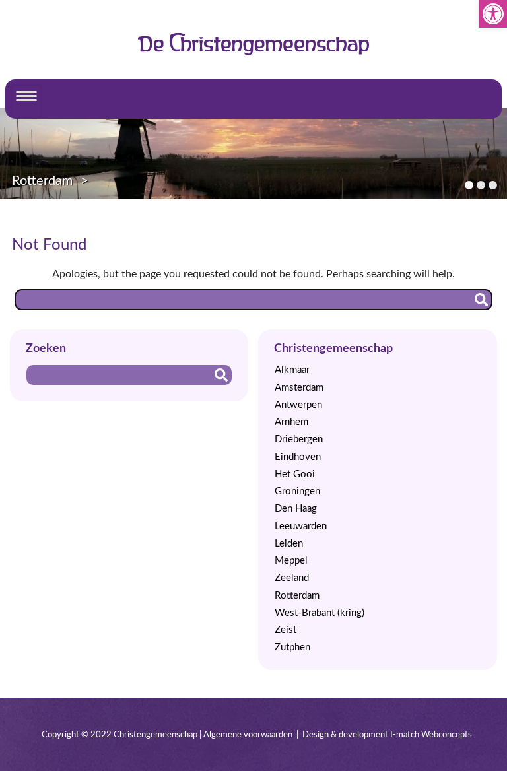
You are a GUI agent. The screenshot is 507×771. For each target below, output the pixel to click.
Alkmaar (292, 370)
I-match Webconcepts (431, 734)
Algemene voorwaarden (247, 734)
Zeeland (292, 578)
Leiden (289, 544)
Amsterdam (299, 388)
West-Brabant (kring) (319, 613)
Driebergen (299, 439)
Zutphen (292, 647)
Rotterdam (42, 180)
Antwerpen (298, 405)
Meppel (291, 561)
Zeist (285, 630)
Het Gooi (295, 474)
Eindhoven (298, 457)
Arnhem (291, 422)
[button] (493, 14)
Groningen (297, 491)
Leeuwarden (301, 526)
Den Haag (296, 509)
